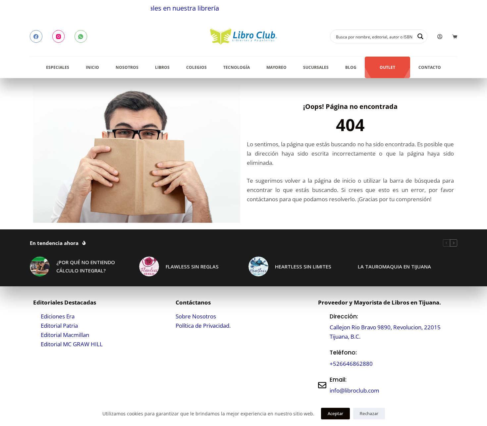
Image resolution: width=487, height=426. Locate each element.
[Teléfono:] (322, 358)
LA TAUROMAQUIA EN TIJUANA (394, 266)
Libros (162, 67)
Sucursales (316, 67)
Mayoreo (276, 67)
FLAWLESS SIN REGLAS (192, 266)
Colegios (196, 67)
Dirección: (344, 316)
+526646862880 (351, 363)
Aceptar (335, 413)
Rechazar (369, 413)
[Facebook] (36, 36)
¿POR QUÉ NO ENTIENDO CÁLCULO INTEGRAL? (85, 266)
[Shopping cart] (454, 36)
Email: (338, 380)
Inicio (92, 67)
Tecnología (236, 67)
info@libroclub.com (354, 390)
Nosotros (127, 67)
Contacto (429, 67)
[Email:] (322, 385)
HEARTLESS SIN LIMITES (303, 266)
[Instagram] (58, 36)
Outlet (387, 67)
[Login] (439, 36)
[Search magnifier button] (420, 36)
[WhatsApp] (81, 36)
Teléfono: (343, 352)
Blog (350, 67)
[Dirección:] (322, 326)
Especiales (57, 67)
